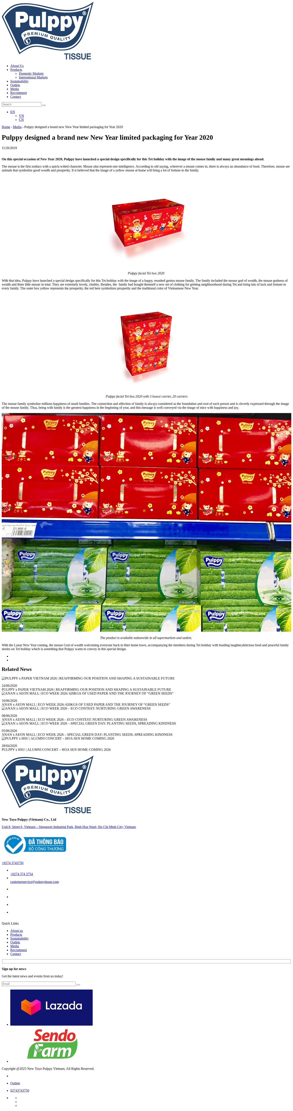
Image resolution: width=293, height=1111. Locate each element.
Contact (15, 954)
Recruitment (18, 950)
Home (6, 127)
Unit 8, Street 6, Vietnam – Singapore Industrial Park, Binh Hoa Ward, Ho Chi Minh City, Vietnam (69, 827)
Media (17, 127)
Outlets (15, 942)
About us (16, 930)
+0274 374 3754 (21, 874)
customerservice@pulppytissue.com (34, 882)
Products (16, 934)
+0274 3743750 (12, 863)
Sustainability (19, 938)
